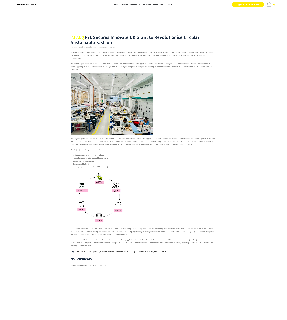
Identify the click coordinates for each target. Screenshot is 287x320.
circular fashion (107, 252)
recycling (131, 252)
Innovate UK (120, 252)
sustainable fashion (144, 252)
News (88, 47)
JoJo (94, 47)
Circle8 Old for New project (87, 252)
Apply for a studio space (248, 4)
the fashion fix (160, 252)
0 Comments (102, 47)
